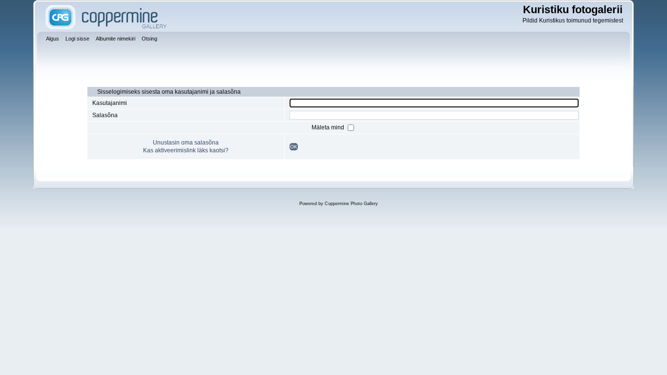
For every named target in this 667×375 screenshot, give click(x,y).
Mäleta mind (329, 127)
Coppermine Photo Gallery (351, 203)
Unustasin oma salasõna (186, 142)
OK (293, 146)
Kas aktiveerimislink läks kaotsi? (186, 150)
